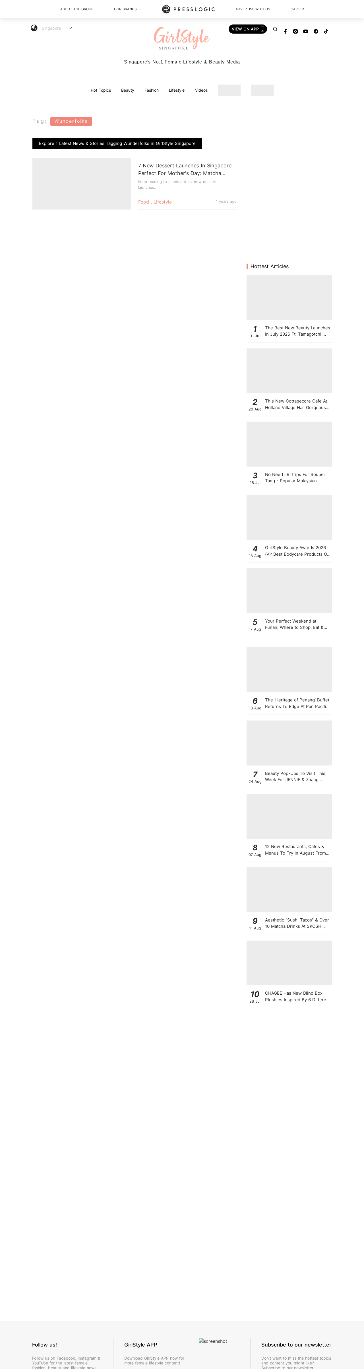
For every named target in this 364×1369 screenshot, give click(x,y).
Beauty (127, 90)
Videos (201, 90)
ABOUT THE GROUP (77, 9)
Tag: (39, 121)
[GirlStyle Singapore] (182, 38)
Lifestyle (177, 90)
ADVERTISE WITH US (252, 9)
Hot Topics (101, 90)
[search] (275, 29)
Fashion (151, 90)
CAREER (297, 9)
